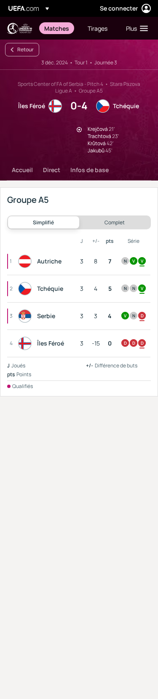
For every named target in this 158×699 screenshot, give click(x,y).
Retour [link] (25, 49)
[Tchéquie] (26, 288)
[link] (57, 28)
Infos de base (89, 170)
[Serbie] (26, 316)
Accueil (22, 170)
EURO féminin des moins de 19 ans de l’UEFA (19, 28)
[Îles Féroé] (26, 343)
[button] (135, 28)
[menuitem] (59, 28)
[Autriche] (26, 261)
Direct (51, 170)
